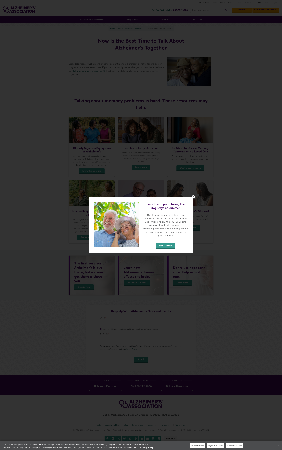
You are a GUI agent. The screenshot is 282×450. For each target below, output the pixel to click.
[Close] (278, 445)
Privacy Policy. (147, 447)
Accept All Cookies (234, 446)
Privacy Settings (197, 446)
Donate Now (165, 245)
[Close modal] (193, 196)
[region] (141, 445)
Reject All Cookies (215, 446)
